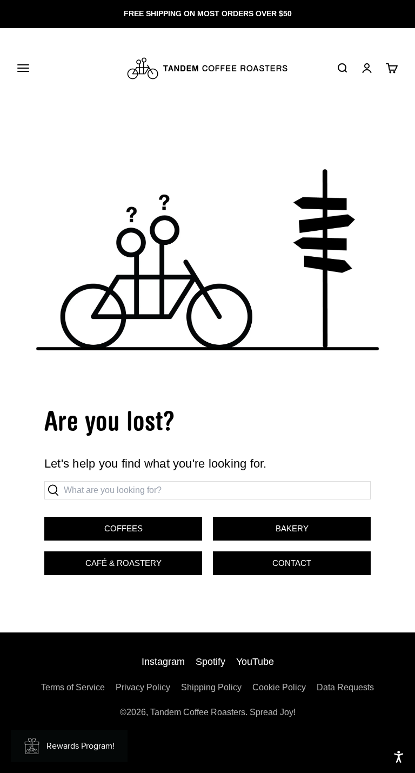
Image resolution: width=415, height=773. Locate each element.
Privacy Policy (143, 687)
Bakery (261, 525)
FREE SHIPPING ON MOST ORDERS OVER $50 (208, 13)
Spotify (210, 661)
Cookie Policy (279, 687)
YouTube (255, 661)
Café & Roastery (103, 559)
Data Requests (345, 687)
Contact (291, 563)
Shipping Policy (211, 687)
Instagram (163, 661)
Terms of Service (73, 687)
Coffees (123, 528)
